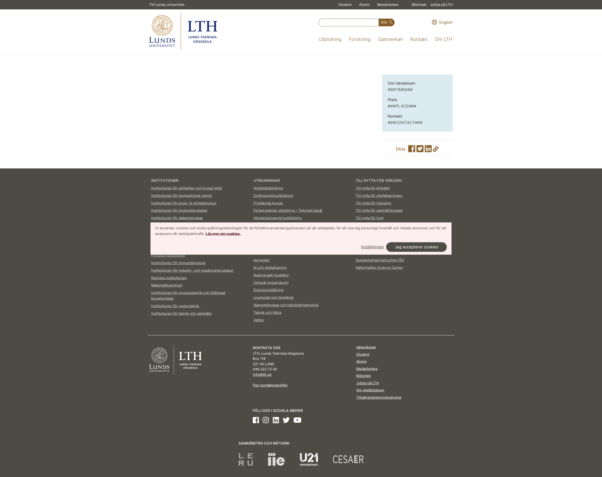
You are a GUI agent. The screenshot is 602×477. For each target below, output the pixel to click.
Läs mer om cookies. (223, 233)
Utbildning (330, 39)
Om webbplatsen (370, 390)
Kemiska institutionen (169, 278)
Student (345, 4)
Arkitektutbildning (268, 188)
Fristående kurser (268, 203)
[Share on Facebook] (411, 150)
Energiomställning (268, 290)
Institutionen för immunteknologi (178, 263)
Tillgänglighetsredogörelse (378, 397)
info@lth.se (262, 374)
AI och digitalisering (269, 267)
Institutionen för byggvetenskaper (179, 210)
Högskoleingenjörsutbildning (277, 218)
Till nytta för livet (370, 218)
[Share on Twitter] (420, 150)
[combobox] (348, 22)
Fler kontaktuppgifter (270, 385)
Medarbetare (388, 4)
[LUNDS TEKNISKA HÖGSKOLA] (183, 31)
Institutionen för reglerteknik (175, 306)
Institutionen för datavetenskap (177, 218)
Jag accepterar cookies (416, 246)
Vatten (258, 320)
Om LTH (443, 39)
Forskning (360, 39)
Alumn (364, 4)
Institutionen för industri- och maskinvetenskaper (192, 270)
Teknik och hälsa (267, 312)
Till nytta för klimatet (373, 188)
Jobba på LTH (441, 4)
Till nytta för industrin (373, 203)
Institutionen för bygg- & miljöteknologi (183, 203)
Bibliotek (419, 4)
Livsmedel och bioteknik (273, 297)
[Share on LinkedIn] (428, 150)
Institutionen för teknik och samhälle (181, 313)
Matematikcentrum (166, 285)
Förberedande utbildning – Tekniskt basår (288, 210)
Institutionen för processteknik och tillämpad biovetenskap (188, 295)
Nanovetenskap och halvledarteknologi (285, 305)
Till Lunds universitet (166, 4)
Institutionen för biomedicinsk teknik (181, 195)
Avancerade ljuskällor (271, 275)
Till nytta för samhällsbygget (379, 210)
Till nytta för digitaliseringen (379, 195)
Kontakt (418, 39)
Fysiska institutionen (168, 255)
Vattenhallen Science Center (379, 267)
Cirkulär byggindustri (271, 282)
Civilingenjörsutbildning (273, 195)
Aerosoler (261, 260)
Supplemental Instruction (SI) (380, 260)
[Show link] (436, 150)
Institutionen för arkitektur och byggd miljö (186, 188)
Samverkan (390, 39)
